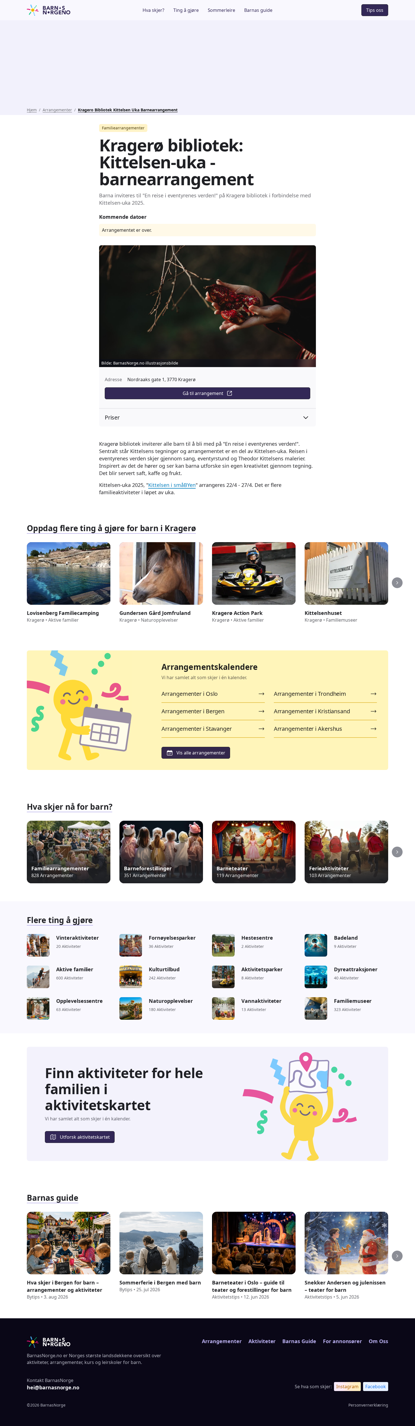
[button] (397, 582)
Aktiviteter (262, 1341)
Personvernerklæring (368, 1405)
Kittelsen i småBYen (172, 485)
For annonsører (342, 1341)
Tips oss (374, 10)
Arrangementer (57, 109)
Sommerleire (221, 10)
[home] (64, 10)
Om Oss (378, 1341)
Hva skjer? (153, 10)
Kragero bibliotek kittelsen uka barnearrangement (128, 109)
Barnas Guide (299, 1341)
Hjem (32, 109)
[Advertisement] (207, 64)
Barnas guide (258, 10)
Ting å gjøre (186, 10)
